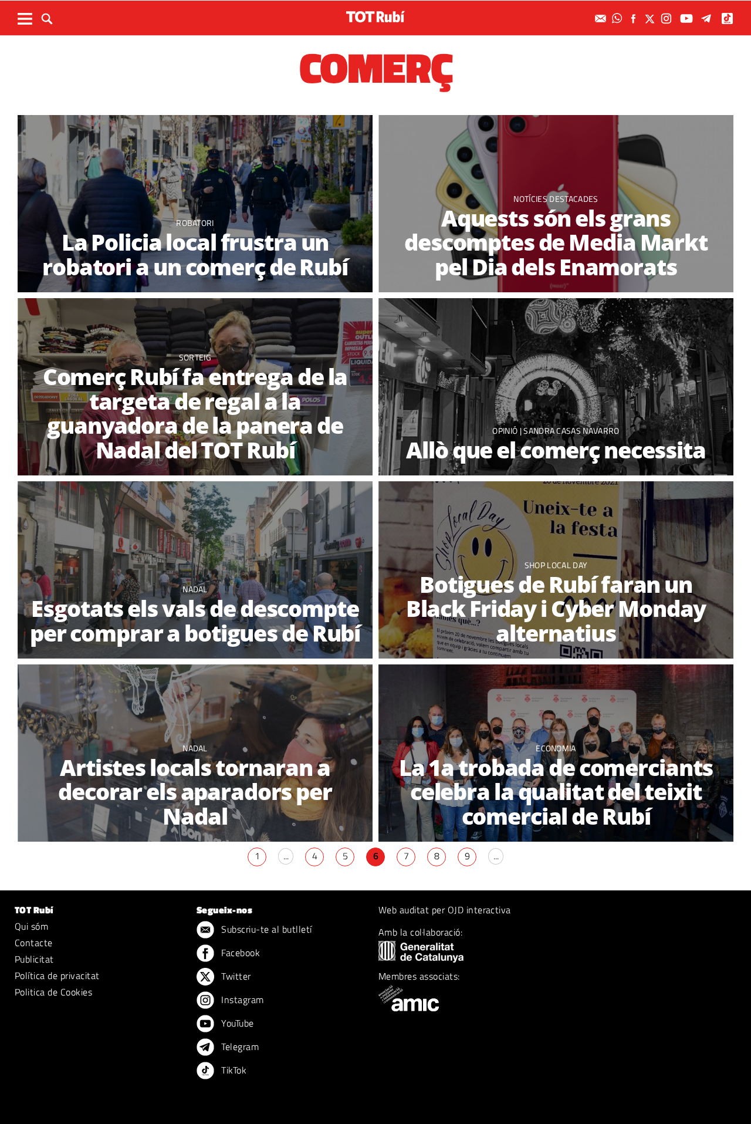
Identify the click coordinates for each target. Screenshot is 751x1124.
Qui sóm (31, 926)
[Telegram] (708, 18)
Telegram (239, 1046)
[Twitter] (651, 18)
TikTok (232, 1070)
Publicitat (34, 959)
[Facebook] (635, 18)
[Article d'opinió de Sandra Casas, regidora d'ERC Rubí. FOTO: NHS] (555, 387)
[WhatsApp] (618, 18)
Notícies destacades (555, 199)
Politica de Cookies (53, 992)
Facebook (239, 953)
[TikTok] (728, 18)
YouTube (236, 1023)
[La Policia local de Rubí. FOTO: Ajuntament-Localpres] (195, 204)
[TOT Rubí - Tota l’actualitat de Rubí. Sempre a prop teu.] (375, 17)
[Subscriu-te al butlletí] (602, 18)
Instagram (241, 1000)
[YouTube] (688, 18)
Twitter (235, 976)
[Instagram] (668, 18)
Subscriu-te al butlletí (265, 929)
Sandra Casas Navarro (571, 430)
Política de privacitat (57, 975)
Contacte (34, 943)
